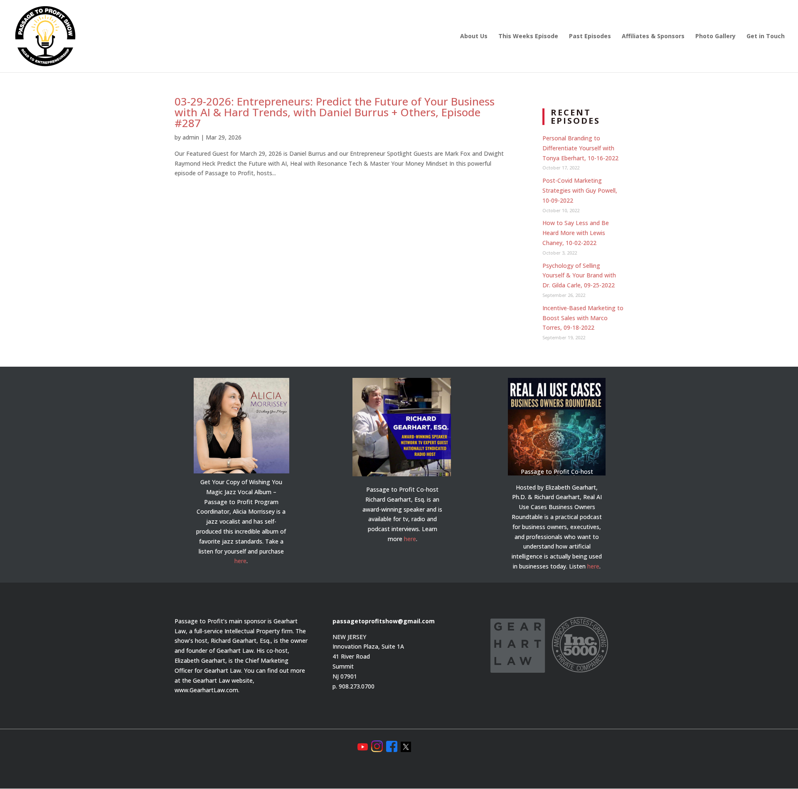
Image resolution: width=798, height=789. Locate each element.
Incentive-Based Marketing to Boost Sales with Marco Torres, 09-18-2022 (582, 318)
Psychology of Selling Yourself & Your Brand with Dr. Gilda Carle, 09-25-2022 (579, 275)
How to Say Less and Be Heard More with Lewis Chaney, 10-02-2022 (575, 233)
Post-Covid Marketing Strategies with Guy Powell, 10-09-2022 (579, 190)
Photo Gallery (715, 36)
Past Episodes (590, 36)
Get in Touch (765, 36)
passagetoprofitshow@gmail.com (383, 621)
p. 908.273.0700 (353, 686)
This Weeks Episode (528, 36)
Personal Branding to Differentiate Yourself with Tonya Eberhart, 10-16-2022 (580, 148)
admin (190, 137)
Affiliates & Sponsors (653, 36)
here (240, 561)
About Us (474, 36)
